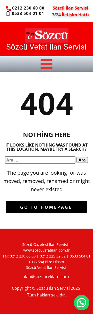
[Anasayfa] (46, 35)
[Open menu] (46, 64)
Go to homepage (46, 207)
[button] (81, 302)
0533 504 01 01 (27, 13)
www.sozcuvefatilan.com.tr (46, 250)
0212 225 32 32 (53, 256)
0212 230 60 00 (27, 8)
